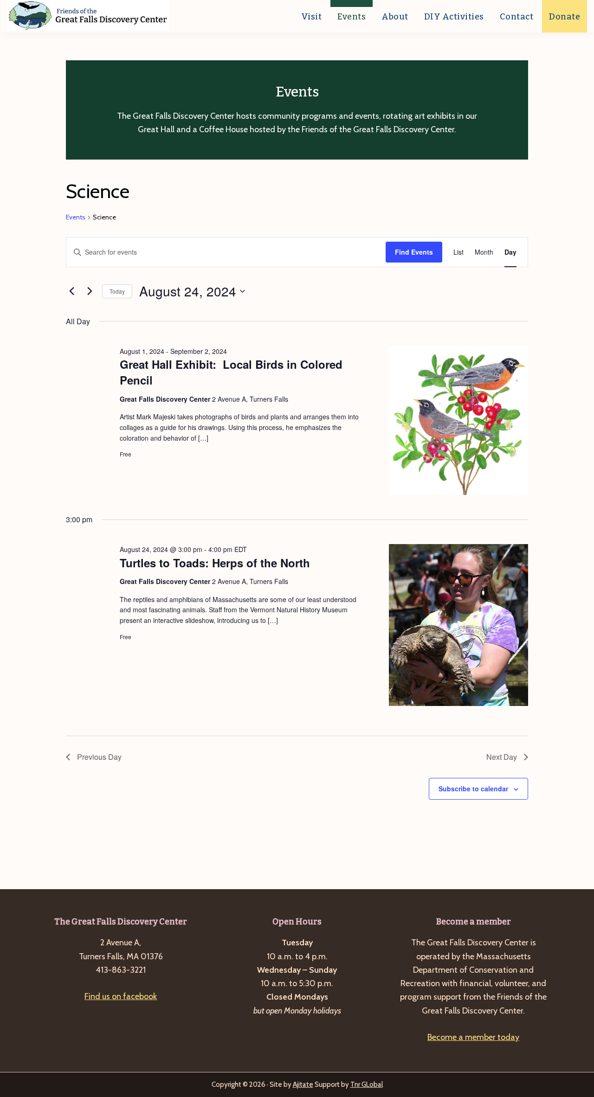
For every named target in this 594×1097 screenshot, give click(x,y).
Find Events (414, 252)
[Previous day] (71, 291)
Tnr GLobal (366, 1084)
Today (117, 291)
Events (75, 217)
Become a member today (473, 1037)
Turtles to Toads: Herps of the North (215, 563)
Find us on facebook (120, 996)
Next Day (501, 756)
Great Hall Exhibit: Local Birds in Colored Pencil (231, 372)
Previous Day (99, 756)
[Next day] (89, 291)
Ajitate (303, 1084)
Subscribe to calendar (473, 788)
